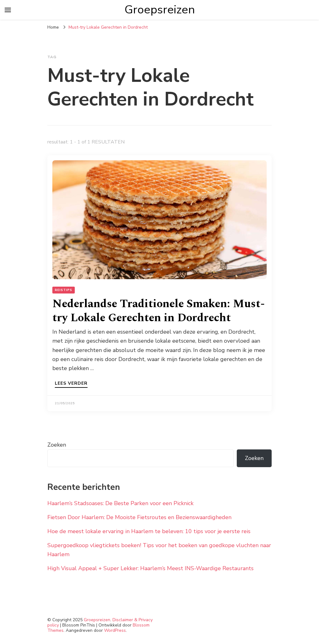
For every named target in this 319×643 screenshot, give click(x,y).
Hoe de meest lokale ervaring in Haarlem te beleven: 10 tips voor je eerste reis (148, 531)
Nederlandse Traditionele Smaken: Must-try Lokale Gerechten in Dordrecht (158, 310)
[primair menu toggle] (8, 10)
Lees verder (71, 383)
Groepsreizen (160, 9)
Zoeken (56, 444)
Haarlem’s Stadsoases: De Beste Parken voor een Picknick (120, 503)
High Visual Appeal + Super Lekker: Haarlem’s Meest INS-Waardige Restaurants (150, 568)
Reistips (63, 290)
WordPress (115, 630)
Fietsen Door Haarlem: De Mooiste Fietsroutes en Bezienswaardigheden (139, 517)
